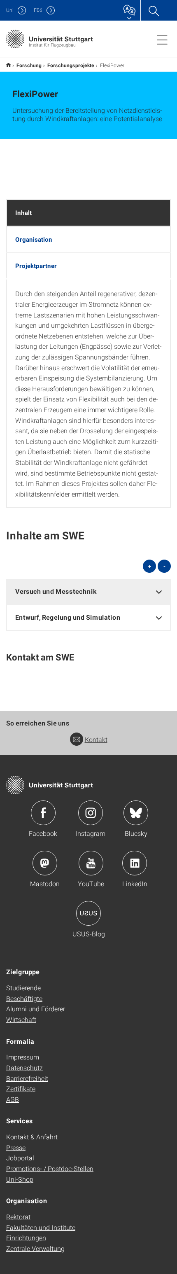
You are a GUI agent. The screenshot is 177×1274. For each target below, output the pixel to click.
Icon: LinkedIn (134, 863)
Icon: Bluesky (135, 812)
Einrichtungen (26, 1237)
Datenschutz (24, 1067)
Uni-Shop (19, 1179)
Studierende (23, 987)
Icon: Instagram (90, 812)
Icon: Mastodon (45, 863)
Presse (16, 1147)
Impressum (22, 1056)
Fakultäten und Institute (40, 1227)
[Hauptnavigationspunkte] (162, 39)
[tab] (88, 591)
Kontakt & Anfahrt (32, 1136)
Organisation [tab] (33, 239)
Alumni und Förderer (35, 1008)
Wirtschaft (21, 1019)
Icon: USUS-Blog (88, 913)
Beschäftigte (24, 998)
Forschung (29, 65)
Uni (10, 10)
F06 (38, 10)
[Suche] (153, 10)
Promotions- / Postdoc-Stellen (49, 1168)
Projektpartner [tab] (36, 265)
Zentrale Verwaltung (35, 1248)
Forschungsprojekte (70, 65)
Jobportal (20, 1157)
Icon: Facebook (43, 812)
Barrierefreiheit (27, 1078)
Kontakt (96, 739)
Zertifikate (20, 1088)
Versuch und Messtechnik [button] (55, 591)
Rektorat (18, 1216)
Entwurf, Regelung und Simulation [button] (68, 617)
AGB (12, 1099)
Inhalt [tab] (23, 212)
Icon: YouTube (91, 863)
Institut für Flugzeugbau (8, 65)
